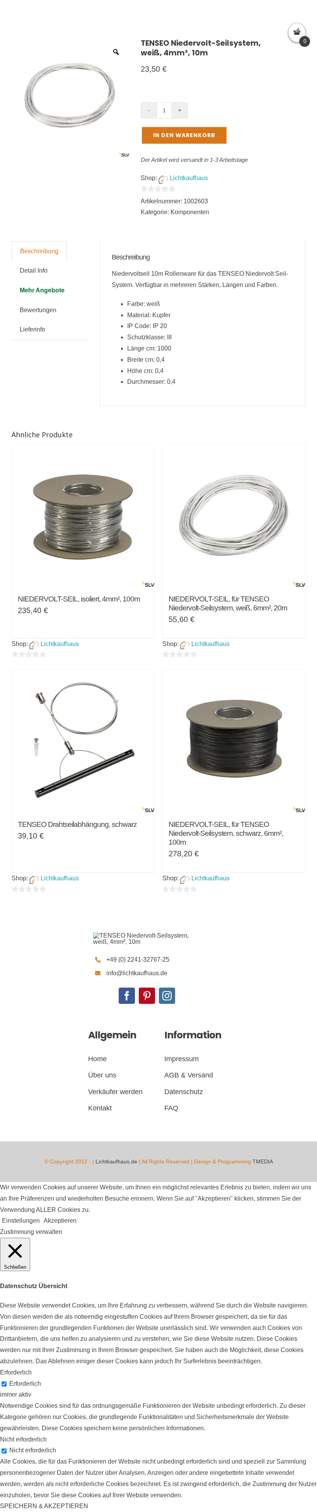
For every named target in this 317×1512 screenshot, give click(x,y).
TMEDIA (262, 1161)
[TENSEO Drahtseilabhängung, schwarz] (83, 741)
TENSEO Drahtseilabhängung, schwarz (77, 824)
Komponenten (189, 212)
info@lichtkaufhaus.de (136, 973)
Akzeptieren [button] (60, 1220)
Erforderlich (25, 1383)
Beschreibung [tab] (39, 251)
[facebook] (127, 996)
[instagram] (167, 996)
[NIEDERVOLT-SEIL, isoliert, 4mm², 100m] (83, 515)
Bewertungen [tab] (38, 310)
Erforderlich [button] (16, 1372)
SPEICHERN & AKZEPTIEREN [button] (44, 1506)
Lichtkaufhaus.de (116, 1161)
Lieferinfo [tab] (32, 329)
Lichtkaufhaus (189, 178)
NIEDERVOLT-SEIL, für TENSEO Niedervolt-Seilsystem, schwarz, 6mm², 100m (226, 833)
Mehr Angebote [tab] (42, 290)
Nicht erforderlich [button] (23, 1439)
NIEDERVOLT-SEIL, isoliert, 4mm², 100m (79, 599)
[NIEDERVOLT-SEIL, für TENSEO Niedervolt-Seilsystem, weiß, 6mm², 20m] (234, 515)
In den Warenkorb (184, 135)
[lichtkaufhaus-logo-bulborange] (146, 935)
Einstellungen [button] (21, 1220)
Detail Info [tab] (34, 270)
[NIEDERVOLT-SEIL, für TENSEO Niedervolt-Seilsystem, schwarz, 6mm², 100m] (234, 741)
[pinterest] (147, 996)
